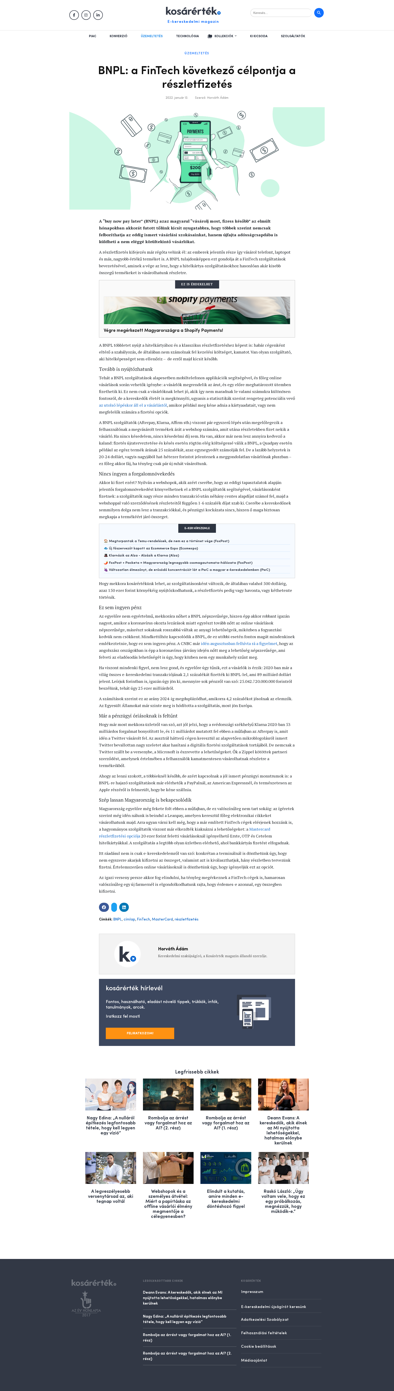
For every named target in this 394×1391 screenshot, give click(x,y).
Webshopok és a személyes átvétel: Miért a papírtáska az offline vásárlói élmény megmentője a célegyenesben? (168, 1203)
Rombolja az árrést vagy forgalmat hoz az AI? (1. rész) (225, 1122)
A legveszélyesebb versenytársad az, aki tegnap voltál (110, 1196)
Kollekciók (224, 36)
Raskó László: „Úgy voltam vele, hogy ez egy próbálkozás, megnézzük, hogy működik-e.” (283, 1201)
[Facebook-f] (74, 15)
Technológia (187, 36)
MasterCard (162, 919)
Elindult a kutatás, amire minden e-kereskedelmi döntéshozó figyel (226, 1198)
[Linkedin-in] (98, 15)
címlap (129, 919)
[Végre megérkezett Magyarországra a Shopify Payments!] (197, 310)
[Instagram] (86, 15)
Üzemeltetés (152, 36)
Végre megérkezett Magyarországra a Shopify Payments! (163, 330)
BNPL (117, 919)
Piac (92, 36)
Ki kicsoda (258, 36)
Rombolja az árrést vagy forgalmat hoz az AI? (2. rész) (168, 1122)
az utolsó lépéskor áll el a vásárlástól (133, 405)
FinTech (143, 919)
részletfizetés (186, 919)
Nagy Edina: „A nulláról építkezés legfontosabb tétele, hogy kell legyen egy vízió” (111, 1125)
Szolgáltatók (293, 36)
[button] (104, 907)
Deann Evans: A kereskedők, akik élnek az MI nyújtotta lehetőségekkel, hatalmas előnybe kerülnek (283, 1130)
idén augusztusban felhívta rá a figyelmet (239, 643)
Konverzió (118, 36)
